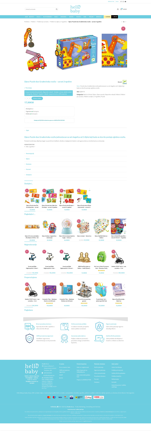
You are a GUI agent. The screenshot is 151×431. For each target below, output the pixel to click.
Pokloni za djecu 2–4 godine (58, 22)
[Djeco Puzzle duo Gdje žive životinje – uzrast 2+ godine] (49, 196)
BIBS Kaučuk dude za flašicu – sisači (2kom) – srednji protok (84, 268)
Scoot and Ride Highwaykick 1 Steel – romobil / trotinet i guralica (32, 268)
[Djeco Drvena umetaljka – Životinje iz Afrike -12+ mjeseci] (32, 226)
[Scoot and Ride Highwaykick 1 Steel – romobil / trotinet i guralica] (32, 257)
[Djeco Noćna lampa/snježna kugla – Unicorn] (67, 226)
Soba (84, 16)
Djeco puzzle (100, 94)
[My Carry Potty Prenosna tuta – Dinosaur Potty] (101, 257)
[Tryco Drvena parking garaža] (84, 290)
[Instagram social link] (123, 1)
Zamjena (96, 382)
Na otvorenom (47, 16)
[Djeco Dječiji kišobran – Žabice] (101, 226)
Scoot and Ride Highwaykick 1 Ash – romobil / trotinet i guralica (49, 268)
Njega (56, 16)
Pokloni (91, 16)
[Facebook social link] (121, 1)
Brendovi (99, 16)
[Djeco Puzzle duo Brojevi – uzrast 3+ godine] (67, 196)
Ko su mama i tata (64, 367)
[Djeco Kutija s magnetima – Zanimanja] (49, 226)
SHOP (26, 16)
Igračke (71, 16)
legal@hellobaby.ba (87, 421)
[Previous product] (122, 22)
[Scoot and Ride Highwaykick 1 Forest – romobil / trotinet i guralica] (67, 257)
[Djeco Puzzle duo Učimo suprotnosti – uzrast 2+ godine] (84, 196)
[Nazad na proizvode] (124, 22)
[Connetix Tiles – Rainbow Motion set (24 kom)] (67, 290)
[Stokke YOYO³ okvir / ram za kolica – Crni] (119, 257)
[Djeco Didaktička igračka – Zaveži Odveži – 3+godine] (119, 226)
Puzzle (103, 96)
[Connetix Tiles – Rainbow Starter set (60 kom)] (49, 290)
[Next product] (126, 22)
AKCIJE (114, 16)
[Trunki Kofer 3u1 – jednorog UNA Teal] (101, 290)
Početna (26, 22)
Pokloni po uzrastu (43, 22)
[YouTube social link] (125, 1)
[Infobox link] (40, 326)
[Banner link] (31, 369)
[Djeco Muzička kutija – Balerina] (119, 290)
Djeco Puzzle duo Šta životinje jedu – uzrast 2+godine (32, 207)
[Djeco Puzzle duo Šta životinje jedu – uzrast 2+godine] (32, 196)
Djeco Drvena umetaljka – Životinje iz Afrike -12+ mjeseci (32, 237)
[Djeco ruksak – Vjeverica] (84, 226)
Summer (107, 16)
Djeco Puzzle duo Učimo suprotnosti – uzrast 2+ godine (84, 207)
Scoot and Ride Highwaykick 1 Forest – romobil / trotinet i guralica (66, 268)
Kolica (38, 16)
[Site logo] (75, 9)
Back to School (87, 94)
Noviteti (31, 16)
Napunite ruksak (110, 94)
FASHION (78, 16)
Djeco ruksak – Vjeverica (84, 236)
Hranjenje (63, 16)
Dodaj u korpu (37, 98)
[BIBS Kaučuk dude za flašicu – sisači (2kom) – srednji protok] (84, 257)
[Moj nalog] (117, 9)
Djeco (78, 86)
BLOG (61, 378)
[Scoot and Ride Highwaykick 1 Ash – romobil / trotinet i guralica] (49, 257)
